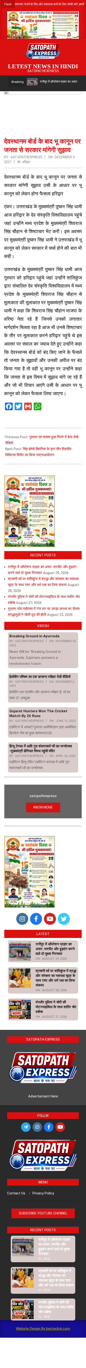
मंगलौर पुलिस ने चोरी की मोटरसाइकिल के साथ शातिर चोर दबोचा (56, 1007)
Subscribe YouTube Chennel (43, 1213)
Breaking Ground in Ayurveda (34, 636)
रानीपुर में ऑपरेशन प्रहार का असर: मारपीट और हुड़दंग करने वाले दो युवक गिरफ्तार (55, 949)
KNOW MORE (43, 807)
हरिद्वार (26, 162)
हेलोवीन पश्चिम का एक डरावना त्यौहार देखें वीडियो (39, 677)
